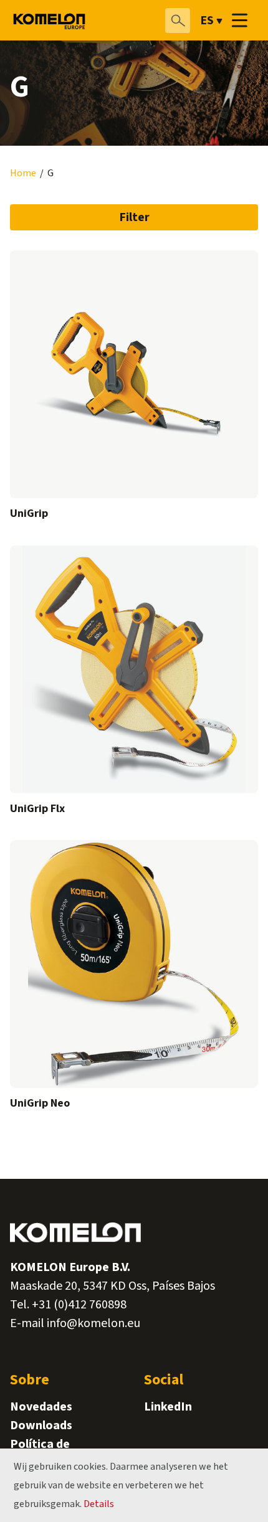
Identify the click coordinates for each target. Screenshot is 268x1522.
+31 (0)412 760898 (79, 1304)
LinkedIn (168, 1407)
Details (99, 1504)
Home (23, 173)
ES (207, 20)
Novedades (41, 1407)
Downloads (41, 1425)
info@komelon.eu (93, 1323)
